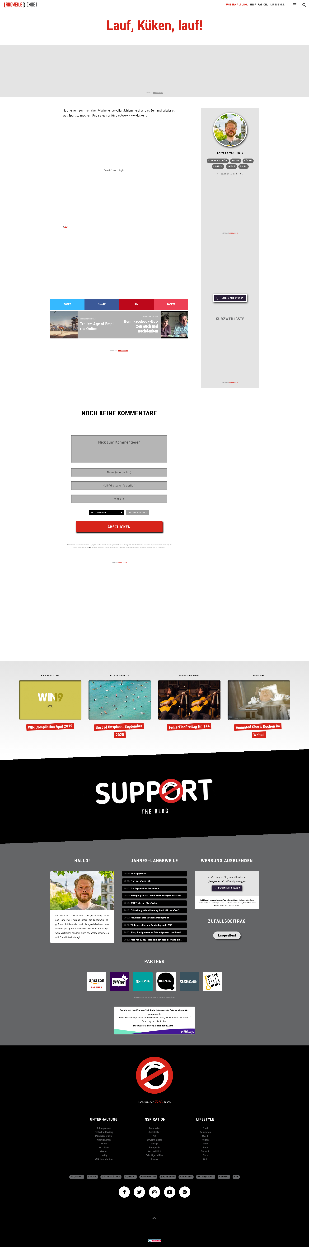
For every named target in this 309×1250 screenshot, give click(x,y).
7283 (159, 1102)
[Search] (304, 5)
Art (154, 1135)
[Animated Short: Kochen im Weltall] (259, 710)
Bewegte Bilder (154, 1139)
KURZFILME (258, 676)
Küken (248, 161)
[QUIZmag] (166, 981)
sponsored (168, 1177)
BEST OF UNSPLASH (119, 676)
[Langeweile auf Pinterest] (185, 1191)
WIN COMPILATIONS (50, 676)
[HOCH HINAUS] (154, 1217)
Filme (104, 1143)
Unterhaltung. (237, 4)
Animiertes (154, 1128)
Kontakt (130, 1177)
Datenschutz (205, 1177)
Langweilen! (227, 935)
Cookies (224, 1177)
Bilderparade (104, 1128)
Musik (205, 1135)
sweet (231, 166)
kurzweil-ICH (154, 1151)
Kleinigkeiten (104, 1139)
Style (205, 1147)
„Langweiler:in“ (216, 881)
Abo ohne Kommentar (137, 512)
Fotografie (154, 1147)
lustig (104, 1155)
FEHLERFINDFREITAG (189, 676)
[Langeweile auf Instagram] (154, 1191)
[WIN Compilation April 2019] (50, 706)
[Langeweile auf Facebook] (124, 1191)
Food (205, 1128)
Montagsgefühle (103, 1135)
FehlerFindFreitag (103, 1131)
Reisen (205, 1139)
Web (205, 1159)
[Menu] (294, 5)
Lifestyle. (277, 4)
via (65, 226)
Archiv (92, 1177)
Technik (205, 1151)
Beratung (186, 1177)
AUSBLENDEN (158, 93)
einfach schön (217, 161)
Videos (154, 1159)
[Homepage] (24, 5)
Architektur (154, 1131)
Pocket (171, 304)
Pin (136, 304)
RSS (236, 1177)
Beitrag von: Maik (230, 153)
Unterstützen (111, 1177)
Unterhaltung (104, 1120)
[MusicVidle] (143, 981)
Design (154, 1143)
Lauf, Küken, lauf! (155, 25)
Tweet (67, 304)
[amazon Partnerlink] (96, 981)
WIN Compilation (104, 1159)
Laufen (218, 166)
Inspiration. (259, 4)
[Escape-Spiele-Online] (212, 981)
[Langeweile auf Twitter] (139, 1191)
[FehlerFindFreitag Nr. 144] (189, 706)
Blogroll (77, 1177)
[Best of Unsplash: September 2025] (120, 710)
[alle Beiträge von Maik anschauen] (230, 130)
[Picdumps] (189, 981)
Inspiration (155, 1120)
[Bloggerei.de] (154, 1240)
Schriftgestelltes (154, 1155)
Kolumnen (205, 1131)
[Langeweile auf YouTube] (169, 1191)
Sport (235, 161)
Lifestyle (205, 1120)
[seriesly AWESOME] (119, 981)
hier (90, 547)
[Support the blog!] (154, 796)
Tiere (243, 166)
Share (102, 304)
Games (104, 1151)
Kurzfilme (104, 1147)
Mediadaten (148, 1177)
